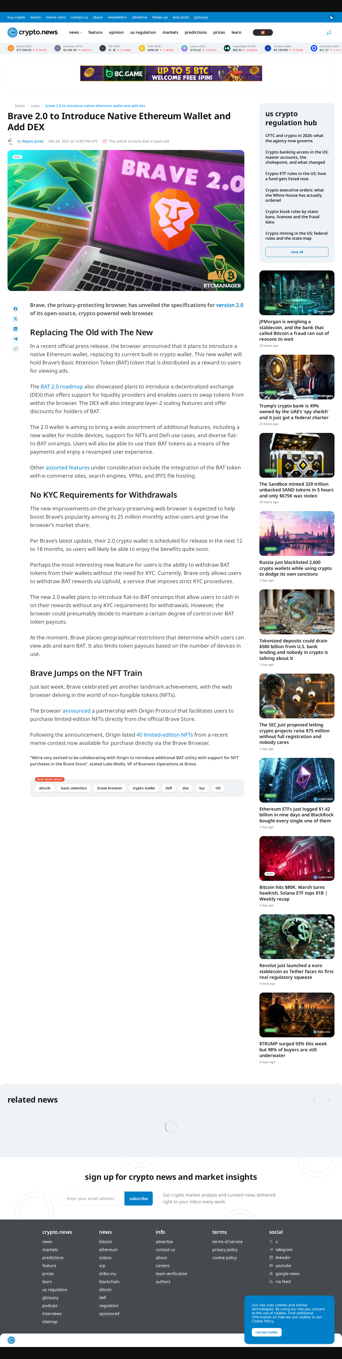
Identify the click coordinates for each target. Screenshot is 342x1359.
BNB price (156, 48)
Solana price (198, 48)
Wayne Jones (33, 141)
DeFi (168, 788)
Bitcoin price (27, 48)
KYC (202, 788)
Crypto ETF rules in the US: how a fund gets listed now (295, 176)
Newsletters (117, 17)
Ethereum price (73, 48)
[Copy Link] (15, 349)
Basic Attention (74, 788)
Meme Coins (56, 17)
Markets (170, 32)
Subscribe (138, 1198)
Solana (105, 1257)
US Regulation (143, 32)
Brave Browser (109, 788)
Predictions (196, 32)
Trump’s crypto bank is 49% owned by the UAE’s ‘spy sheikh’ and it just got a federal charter (293, 411)
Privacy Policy (225, 1249)
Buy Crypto (16, 17)
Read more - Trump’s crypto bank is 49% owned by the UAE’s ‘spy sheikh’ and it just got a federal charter (296, 377)
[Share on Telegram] (15, 339)
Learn (237, 32)
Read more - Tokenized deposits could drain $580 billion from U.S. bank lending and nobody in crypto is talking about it (296, 611)
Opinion (116, 32)
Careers (163, 1265)
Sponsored (109, 1313)
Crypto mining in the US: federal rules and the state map (296, 235)
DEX (186, 788)
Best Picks (181, 17)
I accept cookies (267, 1332)
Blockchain (109, 1281)
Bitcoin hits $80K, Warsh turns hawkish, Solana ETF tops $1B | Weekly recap (293, 893)
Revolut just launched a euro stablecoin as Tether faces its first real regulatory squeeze (296, 971)
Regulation (109, 1305)
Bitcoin (105, 1241)
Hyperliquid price (240, 48)
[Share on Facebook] (15, 309)
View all (297, 251)
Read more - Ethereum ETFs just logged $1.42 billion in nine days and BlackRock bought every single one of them (296, 780)
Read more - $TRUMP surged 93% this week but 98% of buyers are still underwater (296, 1015)
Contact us (79, 17)
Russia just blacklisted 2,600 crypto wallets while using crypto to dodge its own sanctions (295, 568)
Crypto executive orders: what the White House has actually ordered (294, 195)
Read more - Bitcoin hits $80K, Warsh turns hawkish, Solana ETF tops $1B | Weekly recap (296, 858)
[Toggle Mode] (331, 17)
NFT (218, 788)
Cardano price (284, 48)
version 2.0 (229, 304)
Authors (163, 1281)
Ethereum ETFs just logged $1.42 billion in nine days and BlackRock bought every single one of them (296, 815)
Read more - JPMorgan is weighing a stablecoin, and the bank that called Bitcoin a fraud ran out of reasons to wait (296, 292)
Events (35, 17)
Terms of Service (227, 1241)
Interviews (52, 1313)
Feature (95, 32)
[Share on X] (15, 319)
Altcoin (45, 788)
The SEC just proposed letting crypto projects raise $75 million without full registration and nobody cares (294, 733)
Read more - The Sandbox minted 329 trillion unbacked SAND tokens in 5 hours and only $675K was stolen (296, 455)
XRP (102, 1265)
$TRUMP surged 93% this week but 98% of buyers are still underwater (293, 1049)
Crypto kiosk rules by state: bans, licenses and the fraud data (292, 217)
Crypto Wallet (144, 788)
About (98, 17)
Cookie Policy (224, 1257)
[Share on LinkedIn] (15, 329)
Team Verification (171, 1273)
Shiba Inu (107, 1273)
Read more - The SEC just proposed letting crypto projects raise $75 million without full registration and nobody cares (296, 696)
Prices (219, 32)
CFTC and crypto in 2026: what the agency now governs (294, 138)
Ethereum (108, 1249)
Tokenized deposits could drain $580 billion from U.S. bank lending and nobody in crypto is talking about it (293, 649)
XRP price (115, 48)
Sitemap (49, 1321)
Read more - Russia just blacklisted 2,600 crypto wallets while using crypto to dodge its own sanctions (296, 533)
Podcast (49, 1305)
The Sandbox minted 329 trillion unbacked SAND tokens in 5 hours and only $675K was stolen (296, 490)
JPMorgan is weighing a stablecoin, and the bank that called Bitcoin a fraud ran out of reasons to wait (294, 330)
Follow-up (160, 17)
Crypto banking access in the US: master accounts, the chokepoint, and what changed (296, 157)
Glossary (201, 17)
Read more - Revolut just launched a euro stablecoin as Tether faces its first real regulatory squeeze (296, 936)
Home (20, 105)
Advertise (139, 17)
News (74, 32)
